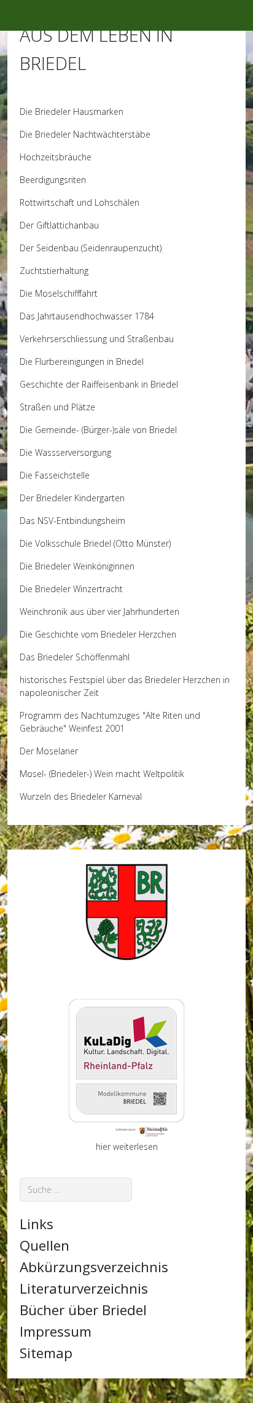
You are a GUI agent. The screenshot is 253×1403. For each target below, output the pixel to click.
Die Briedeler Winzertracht (71, 589)
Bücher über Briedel (83, 1309)
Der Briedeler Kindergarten (72, 498)
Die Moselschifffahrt (59, 293)
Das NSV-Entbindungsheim (72, 520)
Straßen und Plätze (57, 407)
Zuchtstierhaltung (54, 270)
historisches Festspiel (63, 680)
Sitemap (46, 1352)
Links (36, 1223)
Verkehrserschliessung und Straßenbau (97, 339)
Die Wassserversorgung (65, 452)
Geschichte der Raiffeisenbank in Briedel (99, 384)
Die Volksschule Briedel (67, 543)
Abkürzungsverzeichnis (94, 1266)
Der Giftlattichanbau (59, 225)
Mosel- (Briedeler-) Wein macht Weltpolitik (102, 774)
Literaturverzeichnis (84, 1288)
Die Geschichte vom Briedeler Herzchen (98, 634)
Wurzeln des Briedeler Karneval (81, 796)
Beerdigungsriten (53, 180)
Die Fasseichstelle (55, 475)
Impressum (55, 1331)
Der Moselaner (49, 751)
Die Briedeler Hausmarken (71, 111)
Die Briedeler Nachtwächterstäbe (85, 134)
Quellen (44, 1245)
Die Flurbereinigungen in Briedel (82, 361)
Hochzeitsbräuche (55, 157)
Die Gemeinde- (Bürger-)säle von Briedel (98, 430)
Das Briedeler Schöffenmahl (75, 657)
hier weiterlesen (127, 1146)
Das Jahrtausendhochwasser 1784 (87, 316)
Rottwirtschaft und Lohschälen (79, 202)
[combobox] (76, 1190)
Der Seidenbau (49, 248)
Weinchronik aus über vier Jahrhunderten (99, 611)
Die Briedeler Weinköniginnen (77, 566)
